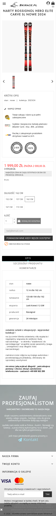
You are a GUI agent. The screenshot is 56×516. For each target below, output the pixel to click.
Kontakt (30, 439)
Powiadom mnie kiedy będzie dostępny (28, 238)
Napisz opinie (12, 109)
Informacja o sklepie (16, 471)
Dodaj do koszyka (30, 221)
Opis (28, 258)
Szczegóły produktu (28, 263)
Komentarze (28, 268)
